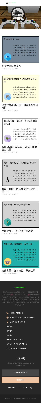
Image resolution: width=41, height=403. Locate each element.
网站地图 (10, 326)
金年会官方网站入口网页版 (16, 340)
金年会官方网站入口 (30, 399)
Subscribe (20, 380)
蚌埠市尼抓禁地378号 (17, 322)
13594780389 (16, 313)
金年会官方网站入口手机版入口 (17, 344)
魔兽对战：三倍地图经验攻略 (17, 231)
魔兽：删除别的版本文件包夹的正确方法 (20, 190)
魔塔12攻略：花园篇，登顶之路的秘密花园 (19, 148)
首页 (13, 23)
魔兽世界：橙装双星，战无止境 (19, 270)
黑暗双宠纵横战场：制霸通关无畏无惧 (20, 106)
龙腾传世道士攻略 (11, 66)
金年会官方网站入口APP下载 (16, 348)
